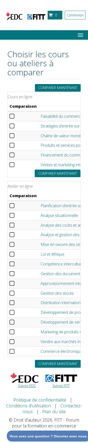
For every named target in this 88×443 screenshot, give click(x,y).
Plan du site (54, 411)
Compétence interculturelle (64, 264)
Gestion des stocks (57, 293)
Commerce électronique (61, 351)
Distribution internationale (63, 302)
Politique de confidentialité (39, 400)
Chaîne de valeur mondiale (63, 135)
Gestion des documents (61, 273)
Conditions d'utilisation (28, 406)
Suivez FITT (61, 385)
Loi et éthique (52, 254)
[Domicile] (26, 17)
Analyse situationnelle (59, 215)
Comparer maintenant (57, 87)
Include (16, 116)
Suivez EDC (27, 385)
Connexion (75, 15)
